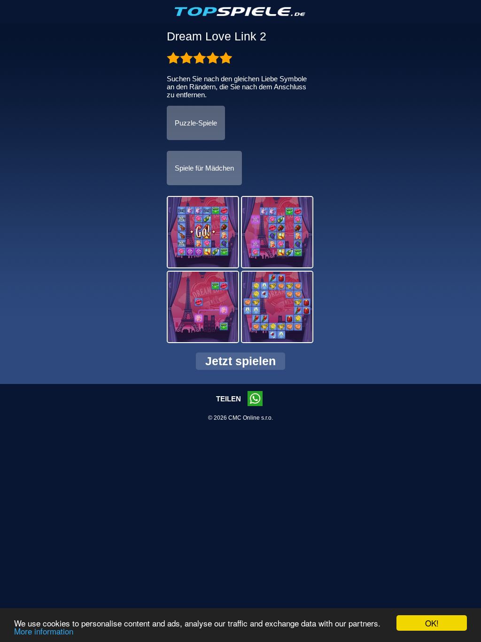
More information (43, 631)
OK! (432, 623)
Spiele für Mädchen (204, 168)
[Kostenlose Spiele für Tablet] (240, 14)
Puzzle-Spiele (196, 123)
